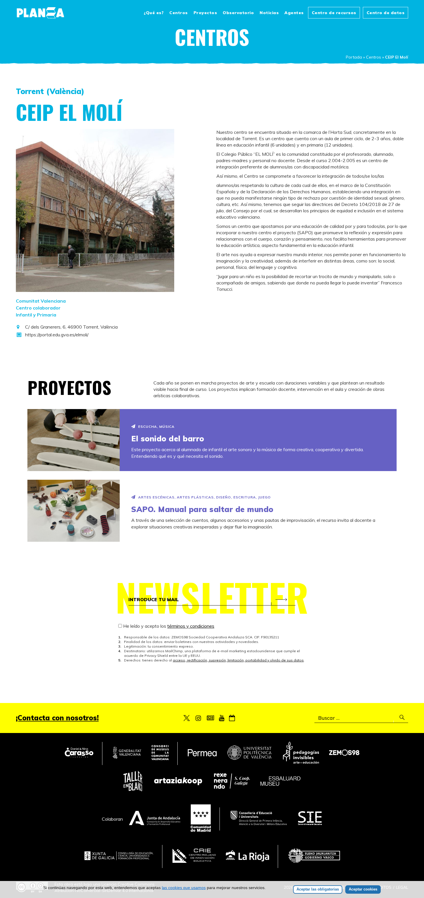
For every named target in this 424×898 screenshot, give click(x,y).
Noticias (269, 12)
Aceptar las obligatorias (318, 889)
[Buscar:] (361, 718)
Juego (264, 497)
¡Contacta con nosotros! (57, 717)
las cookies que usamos (184, 887)
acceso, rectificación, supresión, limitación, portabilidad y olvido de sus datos (238, 660)
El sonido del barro (167, 438)
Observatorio (238, 12)
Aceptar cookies (363, 889)
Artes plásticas (195, 497)
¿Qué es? (154, 12)
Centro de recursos (334, 12)
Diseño (223, 497)
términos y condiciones (190, 626)
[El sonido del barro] (73, 440)
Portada (354, 57)
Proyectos (205, 12)
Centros (178, 12)
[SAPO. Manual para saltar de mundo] (73, 511)
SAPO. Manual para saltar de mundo (202, 509)
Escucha (147, 426)
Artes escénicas (156, 497)
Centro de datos (386, 12)
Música (167, 426)
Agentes (294, 12)
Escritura (244, 497)
